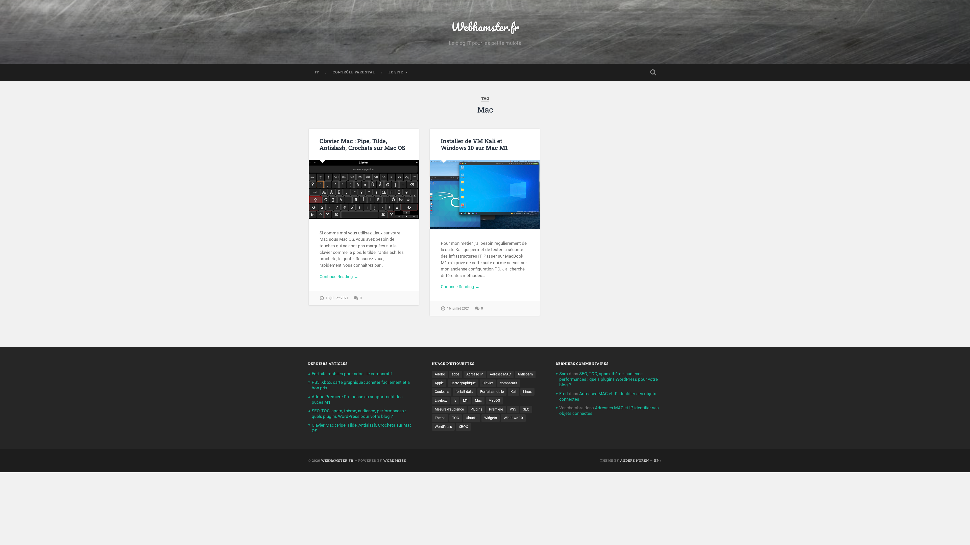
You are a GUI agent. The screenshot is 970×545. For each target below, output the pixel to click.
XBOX (463, 427)
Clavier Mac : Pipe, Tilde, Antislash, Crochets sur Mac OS (362, 144)
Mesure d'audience (449, 409)
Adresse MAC (500, 374)
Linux (527, 392)
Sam (563, 373)
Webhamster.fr (485, 27)
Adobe (440, 374)
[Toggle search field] (653, 72)
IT (317, 72)
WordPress (443, 427)
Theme (440, 418)
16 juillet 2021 (458, 308)
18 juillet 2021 (337, 298)
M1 (465, 400)
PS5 (513, 409)
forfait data (464, 392)
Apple (439, 383)
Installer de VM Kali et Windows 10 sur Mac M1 (474, 144)
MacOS (494, 400)
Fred (563, 393)
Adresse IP (474, 374)
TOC (455, 418)
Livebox (441, 400)
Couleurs (442, 392)
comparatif (508, 383)
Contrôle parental (354, 72)
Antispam (525, 374)
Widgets (490, 418)
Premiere (496, 409)
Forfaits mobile (492, 392)
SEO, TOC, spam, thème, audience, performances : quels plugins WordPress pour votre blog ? (608, 379)
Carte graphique (463, 383)
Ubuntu (471, 418)
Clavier (487, 383)
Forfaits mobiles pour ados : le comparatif (352, 373)
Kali (513, 392)
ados (455, 374)
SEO (526, 409)
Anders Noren (634, 460)
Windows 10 (513, 418)
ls (455, 400)
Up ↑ (658, 460)
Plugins (476, 409)
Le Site (396, 72)
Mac (478, 400)
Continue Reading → (339, 276)
